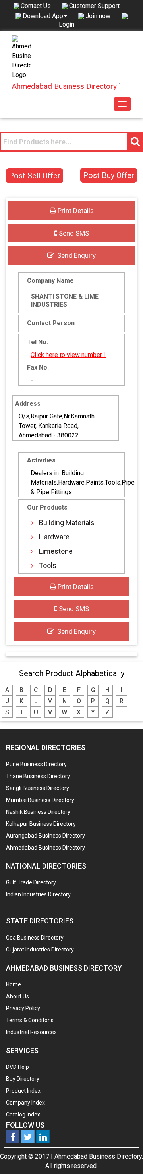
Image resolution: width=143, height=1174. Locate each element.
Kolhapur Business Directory (41, 824)
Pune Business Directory (36, 764)
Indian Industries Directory (38, 894)
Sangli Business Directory (37, 788)
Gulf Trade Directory (31, 882)
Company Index (25, 1102)
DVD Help (17, 1067)
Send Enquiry (75, 255)
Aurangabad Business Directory (45, 836)
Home (13, 984)
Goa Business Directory (35, 937)
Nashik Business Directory (38, 812)
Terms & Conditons (30, 1020)
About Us (17, 996)
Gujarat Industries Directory (40, 949)
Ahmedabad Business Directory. (98, 1156)
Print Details (75, 211)
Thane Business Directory (38, 776)
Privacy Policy (23, 1008)
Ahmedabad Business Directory (45, 847)
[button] (45, 15)
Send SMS (73, 233)
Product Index (23, 1091)
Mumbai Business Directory (40, 800)
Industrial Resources (31, 1032)
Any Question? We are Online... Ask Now (125, 1155)
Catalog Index (23, 1114)
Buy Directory (22, 1079)
